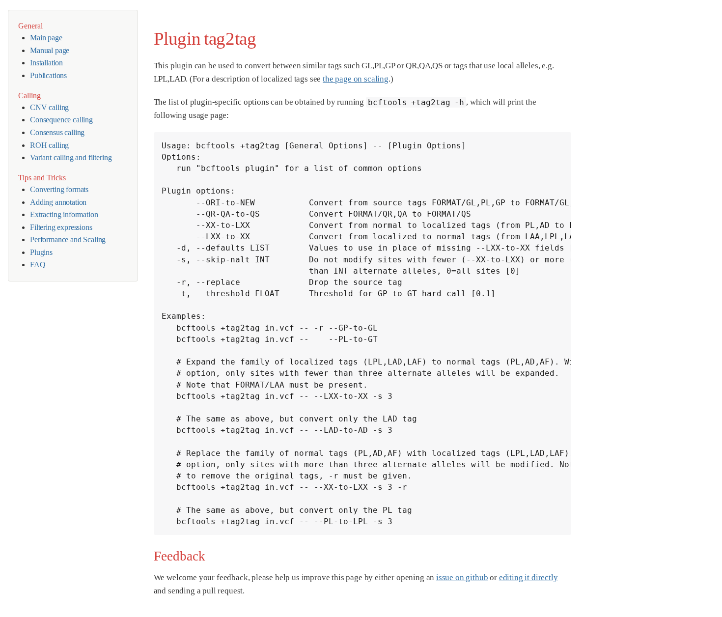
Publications (48, 75)
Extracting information (64, 214)
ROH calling (49, 145)
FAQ (38, 264)
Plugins (41, 252)
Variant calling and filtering (70, 157)
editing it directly (528, 577)
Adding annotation (58, 202)
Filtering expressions (61, 227)
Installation (46, 62)
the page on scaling (356, 79)
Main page (46, 37)
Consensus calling (57, 132)
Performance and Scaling (68, 239)
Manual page (49, 50)
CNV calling (49, 107)
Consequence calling (61, 119)
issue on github (462, 577)
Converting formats (59, 189)
